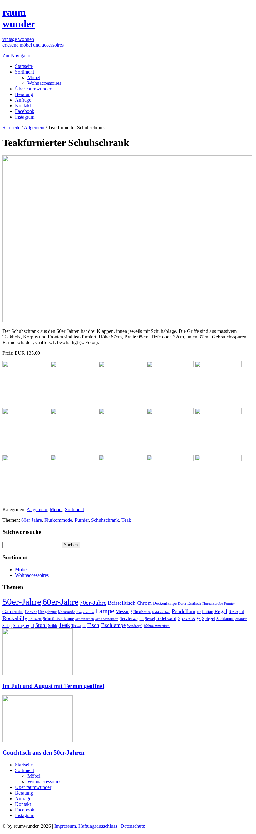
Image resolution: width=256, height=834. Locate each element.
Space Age (189, 618)
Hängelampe (47, 612)
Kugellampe (85, 612)
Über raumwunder (33, 88)
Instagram (24, 117)
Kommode (66, 611)
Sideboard (166, 618)
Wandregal (134, 626)
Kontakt (23, 105)
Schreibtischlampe (58, 618)
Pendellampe (186, 611)
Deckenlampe (165, 603)
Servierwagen (132, 618)
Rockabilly (14, 618)
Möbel (33, 77)
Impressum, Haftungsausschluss (85, 826)
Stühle (52, 625)
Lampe (104, 611)
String (7, 626)
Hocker (31, 612)
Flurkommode (58, 520)
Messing (124, 611)
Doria (182, 603)
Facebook (24, 111)
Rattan (207, 611)
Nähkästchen (161, 612)
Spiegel (208, 618)
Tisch (93, 625)
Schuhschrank (105, 520)
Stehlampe (225, 619)
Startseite (24, 66)
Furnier (82, 520)
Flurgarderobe (212, 603)
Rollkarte (35, 619)
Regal (220, 611)
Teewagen (78, 625)
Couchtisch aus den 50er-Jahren (43, 752)
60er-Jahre (31, 520)
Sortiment (24, 71)
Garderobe (12, 611)
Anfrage (23, 100)
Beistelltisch (121, 603)
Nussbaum (142, 612)
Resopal (236, 611)
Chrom (144, 603)
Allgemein (34, 127)
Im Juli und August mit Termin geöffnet (53, 686)
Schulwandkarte (106, 619)
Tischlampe (113, 625)
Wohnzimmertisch (157, 626)
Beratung (24, 94)
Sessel (150, 618)
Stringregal (23, 625)
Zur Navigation (17, 55)
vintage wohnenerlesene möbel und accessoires (33, 42)
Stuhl (41, 625)
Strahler (241, 619)
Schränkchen (84, 619)
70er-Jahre (93, 602)
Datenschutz (133, 826)
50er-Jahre (21, 602)
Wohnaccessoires (44, 83)
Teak (126, 520)
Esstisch (194, 603)
